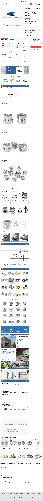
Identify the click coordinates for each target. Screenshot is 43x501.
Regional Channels (34, 493)
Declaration (30, 497)
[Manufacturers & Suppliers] (21, 1)
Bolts (2, 482)
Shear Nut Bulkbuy (11, 488)
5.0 (33, 40)
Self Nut (38, 486)
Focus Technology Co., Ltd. (16, 497)
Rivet (32, 472)
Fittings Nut (34, 486)
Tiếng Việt (20, 495)
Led (1, 470)
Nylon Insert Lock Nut (26, 482)
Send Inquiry (27, 19)
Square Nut (16, 482)
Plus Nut (30, 486)
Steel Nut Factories (4, 486)
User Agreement (26, 497)
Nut (32, 470)
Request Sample (39, 21)
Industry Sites (29, 493)
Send (8, 431)
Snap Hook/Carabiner (24, 473)
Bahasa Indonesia (24, 495)
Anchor (12, 472)
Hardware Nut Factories (16, 486)
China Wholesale (21, 493)
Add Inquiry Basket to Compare (12, 27)
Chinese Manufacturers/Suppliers (14, 493)
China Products (7, 493)
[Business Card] (41, 43)
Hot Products (3, 493)
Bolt (11, 470)
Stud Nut (6, 488)
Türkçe (17, 495)
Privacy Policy (34, 497)
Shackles (2, 473)
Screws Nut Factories (24, 486)
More (1, 490)
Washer (2, 472)
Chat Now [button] (34, 19)
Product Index (38, 493)
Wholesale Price (25, 493)
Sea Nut (3, 488)
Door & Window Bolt (10, 482)
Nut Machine (10, 486)
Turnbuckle (12, 473)
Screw (22, 470)
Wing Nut (21, 482)
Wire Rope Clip (34, 473)
